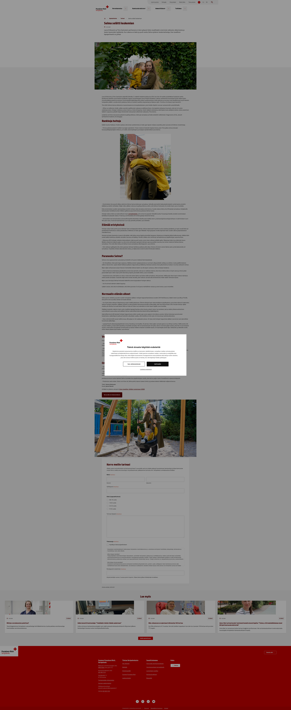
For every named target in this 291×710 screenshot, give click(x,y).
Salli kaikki (157, 364)
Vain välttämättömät (134, 364)
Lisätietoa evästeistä (146, 369)
